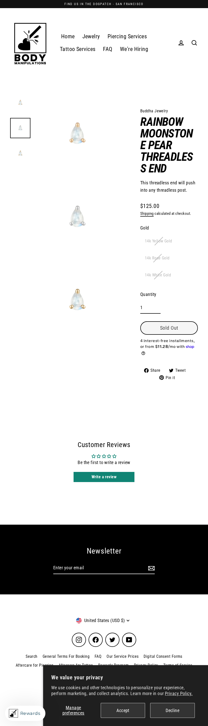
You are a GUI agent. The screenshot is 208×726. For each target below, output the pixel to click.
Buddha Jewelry (154, 111)
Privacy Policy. (179, 693)
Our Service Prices (122, 656)
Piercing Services (127, 36)
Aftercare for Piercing (35, 665)
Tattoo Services (78, 49)
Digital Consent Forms (163, 656)
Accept (122, 710)
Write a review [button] (104, 476)
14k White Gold (158, 275)
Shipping (147, 213)
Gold (144, 228)
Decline (172, 710)
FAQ (107, 49)
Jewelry (91, 36)
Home (68, 36)
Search (32, 656)
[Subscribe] (151, 568)
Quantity (148, 294)
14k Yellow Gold (158, 241)
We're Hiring (134, 49)
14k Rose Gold (157, 258)
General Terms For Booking (66, 656)
